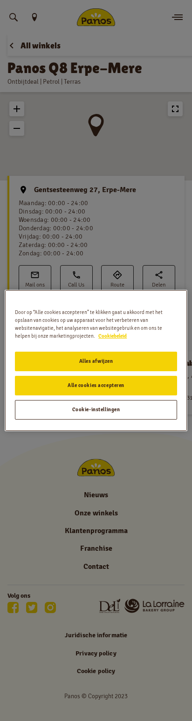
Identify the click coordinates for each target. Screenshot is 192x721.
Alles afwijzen (96, 361)
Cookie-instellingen (96, 409)
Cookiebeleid (112, 336)
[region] (96, 360)
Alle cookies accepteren (96, 385)
